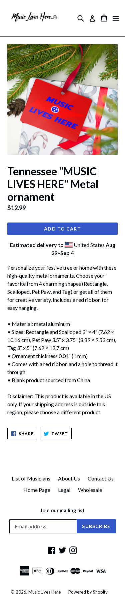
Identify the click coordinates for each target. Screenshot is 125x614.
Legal (64, 490)
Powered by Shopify (88, 592)
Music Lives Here (44, 592)
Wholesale (90, 490)
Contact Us (101, 478)
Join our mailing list (62, 510)
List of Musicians (31, 478)
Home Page (36, 490)
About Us (69, 478)
